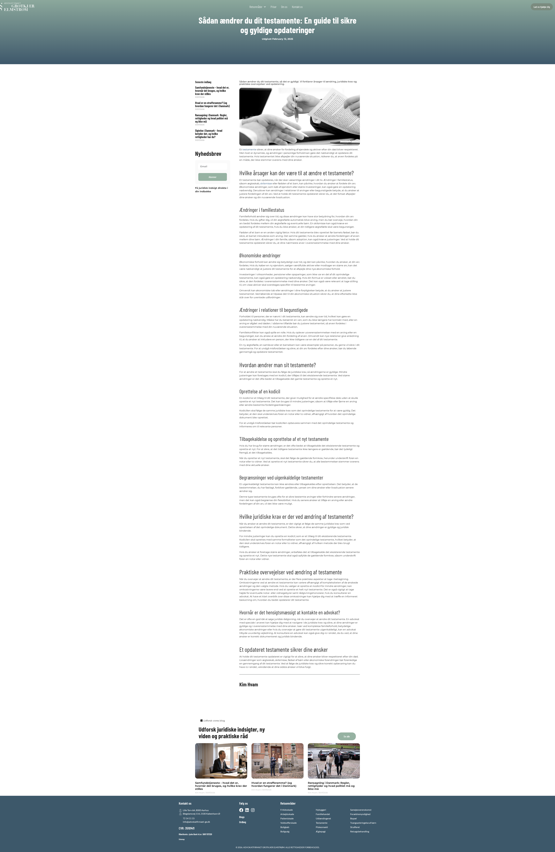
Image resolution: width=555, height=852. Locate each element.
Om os (284, 6)
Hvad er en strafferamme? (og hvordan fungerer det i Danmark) (212, 104)
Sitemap (182, 839)
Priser (273, 6)
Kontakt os (297, 6)
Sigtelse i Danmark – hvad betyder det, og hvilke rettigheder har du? (208, 134)
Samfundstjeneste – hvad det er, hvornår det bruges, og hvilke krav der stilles (212, 91)
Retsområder (255, 6)
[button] (347, 736)
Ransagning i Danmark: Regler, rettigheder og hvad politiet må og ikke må (211, 118)
